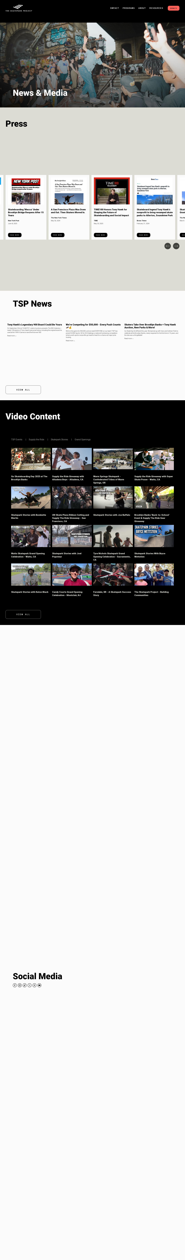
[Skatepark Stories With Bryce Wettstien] (154, 536)
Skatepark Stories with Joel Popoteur (66, 555)
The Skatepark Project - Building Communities (151, 594)
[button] (176, 317)
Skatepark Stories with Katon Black (29, 592)
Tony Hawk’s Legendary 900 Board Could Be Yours (34, 324)
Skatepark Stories (59, 439)
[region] (92, 207)
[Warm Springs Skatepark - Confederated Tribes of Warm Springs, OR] (113, 459)
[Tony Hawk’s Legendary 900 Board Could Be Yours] (34, 321)
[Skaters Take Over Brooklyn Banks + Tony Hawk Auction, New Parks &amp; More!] (151, 321)
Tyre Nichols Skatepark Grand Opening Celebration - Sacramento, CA (112, 556)
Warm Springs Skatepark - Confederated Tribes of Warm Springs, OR (108, 479)
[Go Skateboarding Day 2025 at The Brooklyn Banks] (31, 459)
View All (23, 389)
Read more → (11, 336)
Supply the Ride (36, 439)
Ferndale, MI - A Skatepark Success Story (112, 594)
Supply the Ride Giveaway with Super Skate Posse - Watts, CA (153, 478)
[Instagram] (20, 985)
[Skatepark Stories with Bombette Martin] (31, 497)
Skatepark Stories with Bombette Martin (28, 516)
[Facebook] (15, 985)
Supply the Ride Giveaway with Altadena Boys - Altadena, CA (68, 478)
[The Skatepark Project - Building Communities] (154, 574)
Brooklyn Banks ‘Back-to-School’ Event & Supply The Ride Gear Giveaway (152, 518)
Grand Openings (83, 439)
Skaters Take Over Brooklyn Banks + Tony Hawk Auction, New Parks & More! (150, 326)
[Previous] (167, 246)
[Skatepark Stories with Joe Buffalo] (113, 497)
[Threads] (34, 985)
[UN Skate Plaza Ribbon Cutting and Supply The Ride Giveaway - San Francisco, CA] (72, 497)
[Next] (176, 246)
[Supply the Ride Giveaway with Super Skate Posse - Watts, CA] (154, 459)
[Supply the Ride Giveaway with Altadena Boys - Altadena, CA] (72, 459)
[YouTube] (39, 985)
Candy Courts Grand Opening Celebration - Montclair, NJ (67, 594)
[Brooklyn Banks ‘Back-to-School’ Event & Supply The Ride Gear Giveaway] (154, 497)
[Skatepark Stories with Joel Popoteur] (72, 536)
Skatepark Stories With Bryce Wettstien (149, 555)
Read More (14, 235)
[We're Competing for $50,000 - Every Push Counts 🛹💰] (93, 321)
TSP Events (16, 439)
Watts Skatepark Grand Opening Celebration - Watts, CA (28, 555)
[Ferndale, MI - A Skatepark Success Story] (113, 574)
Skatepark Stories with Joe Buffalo (111, 515)
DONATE (173, 8)
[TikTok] (25, 985)
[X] (29, 985)
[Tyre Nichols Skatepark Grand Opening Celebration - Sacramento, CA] (113, 536)
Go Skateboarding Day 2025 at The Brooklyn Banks (29, 478)
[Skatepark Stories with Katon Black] (31, 574)
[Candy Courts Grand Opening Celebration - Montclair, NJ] (72, 574)
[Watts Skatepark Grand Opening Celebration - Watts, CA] (31, 536)
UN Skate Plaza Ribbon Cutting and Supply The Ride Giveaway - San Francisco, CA (70, 518)
